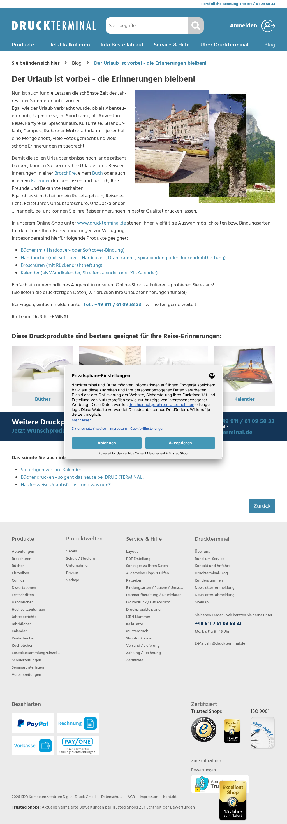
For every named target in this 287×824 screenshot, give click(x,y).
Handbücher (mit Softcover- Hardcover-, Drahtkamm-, (79, 258)
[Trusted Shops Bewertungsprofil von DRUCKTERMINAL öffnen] (233, 800)
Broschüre (65, 173)
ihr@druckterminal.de (226, 643)
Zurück (262, 506)
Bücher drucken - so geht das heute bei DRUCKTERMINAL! (82, 477)
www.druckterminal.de (101, 223)
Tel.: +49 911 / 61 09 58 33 (112, 305)
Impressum (149, 797)
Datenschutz (111, 797)
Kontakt (170, 797)
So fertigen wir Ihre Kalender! (52, 470)
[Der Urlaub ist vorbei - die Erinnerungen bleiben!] (205, 146)
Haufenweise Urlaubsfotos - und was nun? (66, 485)
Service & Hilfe (172, 45)
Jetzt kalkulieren (70, 45)
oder (173, 258)
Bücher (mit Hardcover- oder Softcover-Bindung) (73, 250)
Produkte (23, 45)
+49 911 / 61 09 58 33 (257, 4)
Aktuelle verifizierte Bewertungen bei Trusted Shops (90, 807)
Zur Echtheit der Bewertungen (167, 807)
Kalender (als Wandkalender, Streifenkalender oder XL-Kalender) (89, 273)
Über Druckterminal (224, 45)
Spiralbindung (152, 258)
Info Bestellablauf (122, 45)
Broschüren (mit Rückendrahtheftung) (62, 266)
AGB (131, 797)
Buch (97, 173)
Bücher (42, 399)
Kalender (40, 181)
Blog (269, 45)
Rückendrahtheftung (201, 258)
